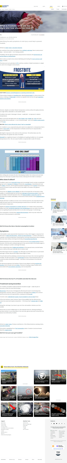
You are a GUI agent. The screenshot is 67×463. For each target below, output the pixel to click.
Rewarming (3, 291)
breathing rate (17, 95)
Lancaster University (17, 48)
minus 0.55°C (6, 128)
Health (10, 9)
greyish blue (21, 257)
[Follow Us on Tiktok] (59, 423)
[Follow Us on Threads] (62, 423)
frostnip (16, 251)
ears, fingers (22, 118)
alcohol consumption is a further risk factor (16, 206)
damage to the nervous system (30, 193)
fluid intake (12, 97)
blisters (34, 292)
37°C (17, 63)
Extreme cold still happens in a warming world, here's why (20, 92)
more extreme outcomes (14, 266)
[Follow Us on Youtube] (56, 423)
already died (34, 301)
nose (35, 118)
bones (18, 265)
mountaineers (28, 184)
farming (10, 184)
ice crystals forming (34, 241)
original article (8, 330)
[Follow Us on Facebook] (51, 423)
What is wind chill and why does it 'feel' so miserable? (18, 124)
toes (26, 118)
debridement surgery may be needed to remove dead (21, 297)
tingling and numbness (18, 247)
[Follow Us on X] (64, 423)
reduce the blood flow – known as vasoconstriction (18, 235)
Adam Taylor (8, 48)
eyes (4, 122)
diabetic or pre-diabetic (14, 191)
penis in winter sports (39, 120)
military (4, 185)
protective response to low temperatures (19, 208)
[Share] (1, 35)
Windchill (2, 137)
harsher (35, 185)
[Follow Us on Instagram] (54, 423)
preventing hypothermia (31, 239)
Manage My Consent (5, 429)
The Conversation (19, 328)
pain (31, 294)
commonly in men (15, 182)
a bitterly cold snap (27, 50)
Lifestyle (6, 9)
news (3, 9)
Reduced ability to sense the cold (31, 195)
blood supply (29, 95)
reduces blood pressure (22, 212)
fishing (15, 184)
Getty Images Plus (33, 337)
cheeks (29, 118)
